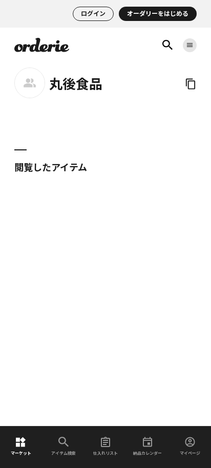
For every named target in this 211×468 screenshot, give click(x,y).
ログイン (93, 13)
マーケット (21, 453)
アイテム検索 (63, 453)
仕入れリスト (105, 453)
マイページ (190, 453)
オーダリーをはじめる (157, 13)
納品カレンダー (147, 453)
